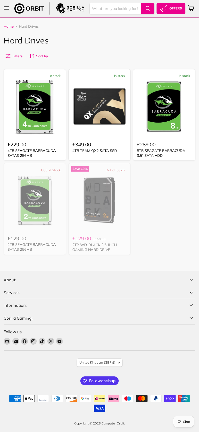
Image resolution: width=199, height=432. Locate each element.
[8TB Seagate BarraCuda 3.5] (164, 106)
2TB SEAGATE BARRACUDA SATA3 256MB (32, 247)
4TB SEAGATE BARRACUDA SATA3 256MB (32, 153)
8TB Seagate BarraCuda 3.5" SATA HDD (161, 153)
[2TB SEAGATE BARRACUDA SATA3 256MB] (35, 200)
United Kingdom (97, 362)
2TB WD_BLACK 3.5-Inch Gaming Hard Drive (94, 247)
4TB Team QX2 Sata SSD (94, 150)
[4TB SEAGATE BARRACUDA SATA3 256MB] (35, 106)
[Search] (147, 8)
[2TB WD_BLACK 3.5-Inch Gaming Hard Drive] (99, 200)
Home (9, 26)
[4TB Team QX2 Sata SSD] (99, 106)
